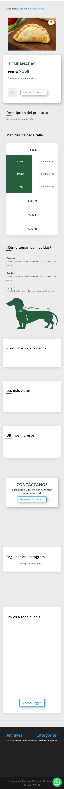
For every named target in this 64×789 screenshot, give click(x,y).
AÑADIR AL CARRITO (33, 92)
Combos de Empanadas (31, 8)
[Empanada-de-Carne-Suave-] (32, 34)
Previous (6, 400)
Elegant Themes (31, 781)
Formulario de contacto (32, 499)
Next (57, 400)
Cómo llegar (32, 703)
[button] (57, 782)
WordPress (34, 784)
